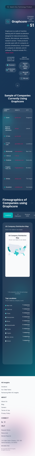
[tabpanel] (17, 293)
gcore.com (18, 117)
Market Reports (6, 436)
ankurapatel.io (18, 151)
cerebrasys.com (19, 160)
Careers (3, 407)
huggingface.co (19, 167)
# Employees (18, 215)
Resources (4, 433)
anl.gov (17, 128)
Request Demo (5, 430)
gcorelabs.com (19, 143)
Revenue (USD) (27, 215)
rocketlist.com (18, 187)
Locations (8, 215)
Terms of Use (5, 410)
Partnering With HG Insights (10, 392)
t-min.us (17, 155)
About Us (4, 401)
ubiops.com (18, 178)
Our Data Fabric (6, 389)
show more (9, 53)
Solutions (4, 387)
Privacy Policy (5, 413)
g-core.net (18, 136)
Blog (2, 404)
